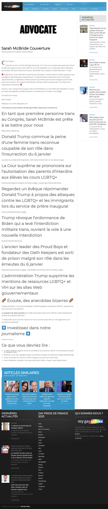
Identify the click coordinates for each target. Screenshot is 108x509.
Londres (45, 9)
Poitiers (40, 473)
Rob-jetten (25, 448)
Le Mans (41, 454)
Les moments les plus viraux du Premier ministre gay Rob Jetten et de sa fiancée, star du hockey (21, 455)
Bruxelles (35, 9)
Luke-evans (29, 476)
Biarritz (40, 435)
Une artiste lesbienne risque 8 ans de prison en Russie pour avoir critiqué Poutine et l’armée (29, 398)
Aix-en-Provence (43, 429)
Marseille (41, 456)
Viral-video (18, 450)
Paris (26, 9)
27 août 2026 (15, 500)
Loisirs (24, 476)
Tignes (40, 484)
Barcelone (64, 9)
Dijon (40, 443)
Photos (20, 478)
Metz (40, 459)
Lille (39, 448)
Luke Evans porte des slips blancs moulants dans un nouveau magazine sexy (20, 487)
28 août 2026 (15, 438)
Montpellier (42, 462)
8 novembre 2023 (29, 406)
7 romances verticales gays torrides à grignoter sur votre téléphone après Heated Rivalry (12, 398)
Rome (73, 9)
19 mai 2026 (12, 406)
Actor (13, 476)
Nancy (40, 465)
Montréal (94, 9)
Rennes (40, 475)
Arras (40, 432)
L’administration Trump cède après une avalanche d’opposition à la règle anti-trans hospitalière (46, 400)
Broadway (18, 476)
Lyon (40, 451)
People (16, 478)
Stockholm (83, 9)
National (92, 26)
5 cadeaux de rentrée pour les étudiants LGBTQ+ (21, 426)
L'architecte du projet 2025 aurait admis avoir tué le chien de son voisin (64, 397)
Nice (39, 470)
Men (12, 478)
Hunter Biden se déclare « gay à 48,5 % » (97, 63)
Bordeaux (41, 437)
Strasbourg (42, 481)
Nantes (40, 467)
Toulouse (41, 486)
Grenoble (41, 446)
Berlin (55, 9)
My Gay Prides (25, 506)
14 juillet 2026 (47, 408)
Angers (40, 426)
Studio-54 (28, 478)
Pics (24, 478)
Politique (14, 423)
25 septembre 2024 (64, 403)
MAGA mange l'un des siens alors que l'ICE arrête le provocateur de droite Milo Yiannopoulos (97, 120)
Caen (40, 440)
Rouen (40, 478)
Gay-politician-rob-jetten (19, 446)
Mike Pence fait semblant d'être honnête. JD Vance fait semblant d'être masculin (97, 93)
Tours (40, 489)
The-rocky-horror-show (18, 480)
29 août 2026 (93, 52)
